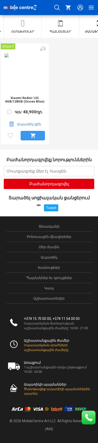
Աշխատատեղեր (49, 298)
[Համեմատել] (42, 45)
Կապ (49, 288)
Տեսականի (49, 226)
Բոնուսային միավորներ (49, 237)
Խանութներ (49, 267)
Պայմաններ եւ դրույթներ (49, 278)
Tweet (51, 208)
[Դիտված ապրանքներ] (11, 135)
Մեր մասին (49, 247)
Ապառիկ (49, 257)
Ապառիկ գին (29, 124)
